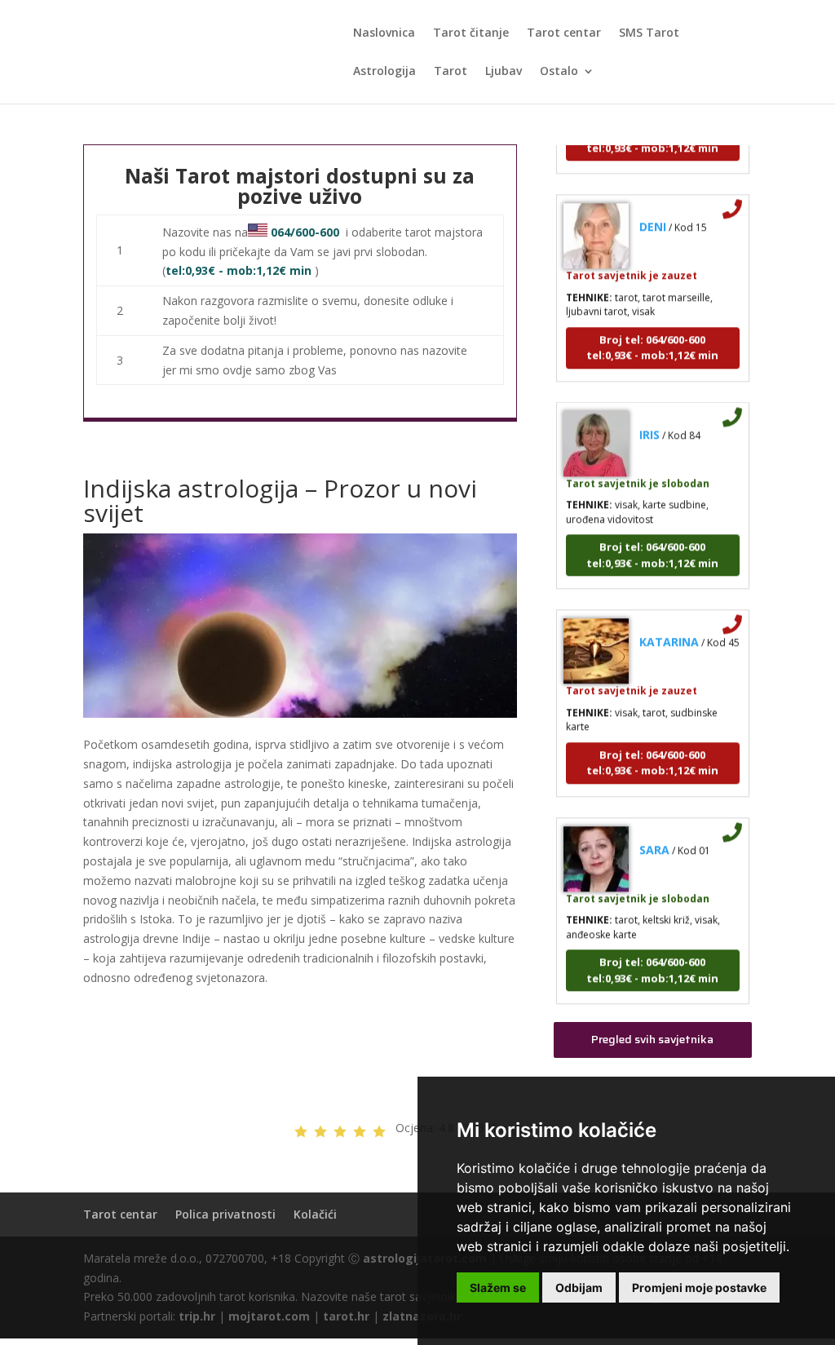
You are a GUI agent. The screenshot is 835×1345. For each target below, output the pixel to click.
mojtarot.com (269, 1316)
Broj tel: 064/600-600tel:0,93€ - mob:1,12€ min (652, 335)
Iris (649, 422)
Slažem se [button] (498, 1287)
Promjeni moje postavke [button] (699, 1287)
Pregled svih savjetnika (652, 1039)
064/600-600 (305, 232)
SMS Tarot (649, 33)
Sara (654, 837)
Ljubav (503, 71)
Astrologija (384, 71)
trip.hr (197, 1316)
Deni (652, 215)
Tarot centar (564, 33)
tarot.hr (346, 1316)
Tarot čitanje (471, 33)
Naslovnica (384, 33)
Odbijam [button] (579, 1287)
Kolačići (315, 1214)
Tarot (450, 71)
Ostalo (559, 71)
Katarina (669, 630)
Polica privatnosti (225, 1214)
